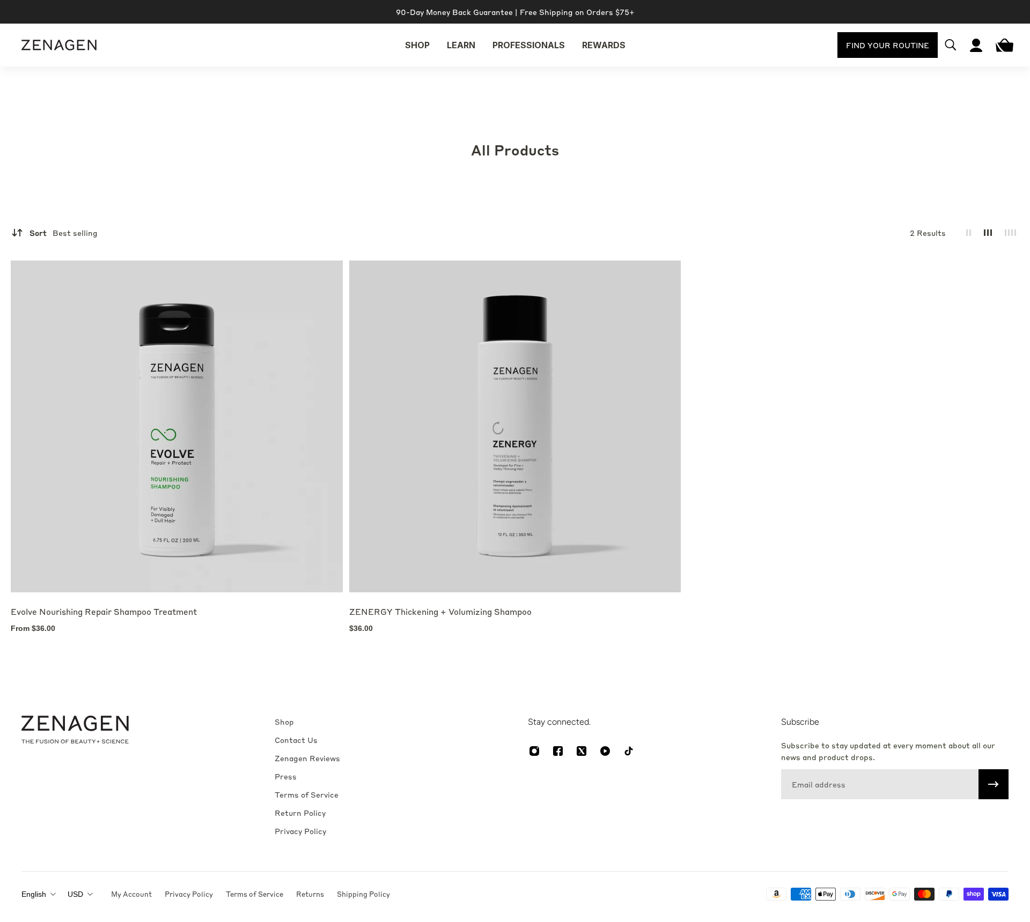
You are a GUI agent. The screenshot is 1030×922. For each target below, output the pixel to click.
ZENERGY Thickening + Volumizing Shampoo (440, 611)
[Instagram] (534, 751)
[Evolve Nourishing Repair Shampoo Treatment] (177, 426)
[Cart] (1002, 45)
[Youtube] (605, 751)
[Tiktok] (629, 751)
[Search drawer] (950, 45)
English (33, 894)
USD (75, 894)
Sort (64, 232)
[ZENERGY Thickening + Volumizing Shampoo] (515, 426)
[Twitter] (581, 751)
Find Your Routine (887, 45)
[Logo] (59, 45)
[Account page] (976, 45)
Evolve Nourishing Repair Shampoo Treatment (104, 611)
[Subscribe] (994, 784)
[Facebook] (558, 751)
